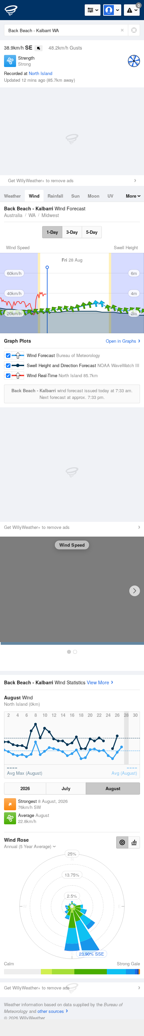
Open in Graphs (121, 341)
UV (110, 196)
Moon (93, 196)
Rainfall (55, 196)
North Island (40, 73)
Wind (34, 196)
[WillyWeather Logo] (15, 10)
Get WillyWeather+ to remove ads (41, 180)
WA (31, 215)
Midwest (50, 215)
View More (98, 682)
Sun (75, 196)
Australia (13, 215)
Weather (12, 196)
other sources (51, 1011)
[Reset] (122, 30)
